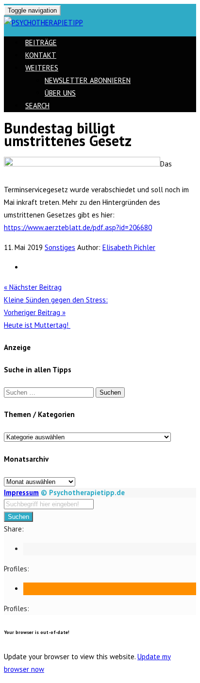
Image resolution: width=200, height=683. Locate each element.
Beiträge (41, 42)
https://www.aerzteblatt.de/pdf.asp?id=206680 (78, 227)
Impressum (21, 492)
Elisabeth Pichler (128, 247)
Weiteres (41, 67)
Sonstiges (60, 247)
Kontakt (40, 55)
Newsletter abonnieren (88, 80)
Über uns (60, 93)
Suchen (18, 516)
